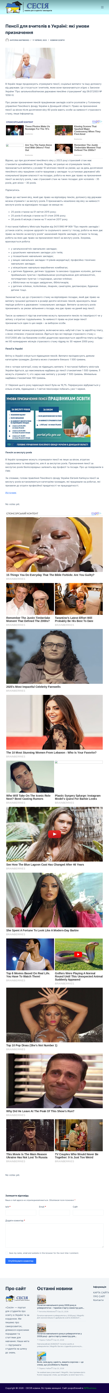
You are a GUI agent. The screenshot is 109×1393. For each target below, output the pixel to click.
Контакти (98, 1300)
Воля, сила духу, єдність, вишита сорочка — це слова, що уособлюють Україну (60, 1363)
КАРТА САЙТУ (101, 1292)
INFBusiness (90, 1388)
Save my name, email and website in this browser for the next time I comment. (44, 1253)
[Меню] (102, 7)
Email (42, 1206)
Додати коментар (15, 1220)
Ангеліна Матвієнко (47, 1311)
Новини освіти (57, 40)
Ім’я (8, 1206)
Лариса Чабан (45, 1340)
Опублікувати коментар (20, 1261)
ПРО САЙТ (99, 1296)
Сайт (75, 1206)
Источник (10, 492)
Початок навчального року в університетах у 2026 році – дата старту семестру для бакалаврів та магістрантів (59, 1336)
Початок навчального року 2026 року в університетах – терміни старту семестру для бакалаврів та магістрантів (60, 1308)
